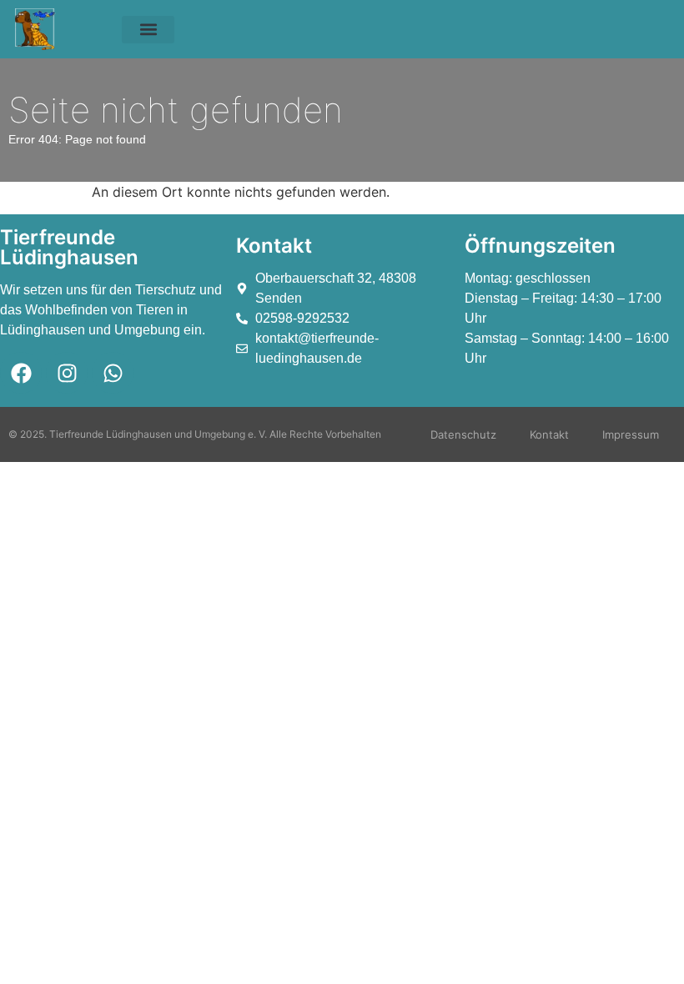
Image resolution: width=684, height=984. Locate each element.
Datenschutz (463, 434)
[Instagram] (67, 373)
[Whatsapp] (112, 373)
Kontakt (549, 434)
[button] (148, 29)
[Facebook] (21, 373)
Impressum (630, 434)
